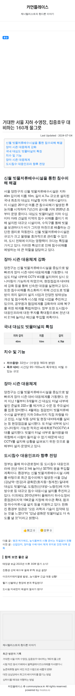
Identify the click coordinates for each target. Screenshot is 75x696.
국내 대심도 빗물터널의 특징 (24, 151)
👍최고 (29, 530)
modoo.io (45, 689)
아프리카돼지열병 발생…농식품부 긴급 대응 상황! (30, 576)
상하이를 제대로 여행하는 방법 (18, 679)
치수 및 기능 (14, 155)
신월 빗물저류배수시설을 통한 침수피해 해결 (34, 142)
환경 (5, 37)
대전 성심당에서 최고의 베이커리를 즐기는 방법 (27, 674)
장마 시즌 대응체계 (18, 159)
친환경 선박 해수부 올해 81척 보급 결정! (25, 570)
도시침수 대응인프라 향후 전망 (25, 164)
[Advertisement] (37, 79)
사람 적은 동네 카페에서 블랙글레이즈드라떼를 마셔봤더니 (32, 664)
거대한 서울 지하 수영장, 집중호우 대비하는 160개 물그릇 (32, 658)
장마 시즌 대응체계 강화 (21, 147)
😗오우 (46, 530)
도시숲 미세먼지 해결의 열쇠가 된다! (23, 589)
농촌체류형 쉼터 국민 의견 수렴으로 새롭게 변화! (27, 669)
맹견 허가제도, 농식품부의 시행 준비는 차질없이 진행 (42, 540)
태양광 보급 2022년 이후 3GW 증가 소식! (25, 563)
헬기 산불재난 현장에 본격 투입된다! (23, 582)
